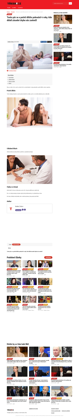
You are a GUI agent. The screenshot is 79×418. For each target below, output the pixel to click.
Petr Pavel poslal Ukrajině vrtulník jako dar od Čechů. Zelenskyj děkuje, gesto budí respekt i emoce (17, 401)
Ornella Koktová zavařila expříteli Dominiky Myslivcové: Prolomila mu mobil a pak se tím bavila (45, 290)
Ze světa (14, 7)
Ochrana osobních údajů (55, 410)
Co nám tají (20, 7)
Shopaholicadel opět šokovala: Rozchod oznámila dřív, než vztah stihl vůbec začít (13, 290)
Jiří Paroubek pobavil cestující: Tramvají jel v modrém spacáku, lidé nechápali (45, 272)
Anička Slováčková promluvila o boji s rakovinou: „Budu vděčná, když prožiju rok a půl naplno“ (63, 29)
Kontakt (52, 412)
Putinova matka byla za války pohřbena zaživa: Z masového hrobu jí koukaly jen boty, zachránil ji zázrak (61, 362)
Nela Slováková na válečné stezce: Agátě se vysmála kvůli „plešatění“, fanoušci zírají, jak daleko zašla (29, 272)
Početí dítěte (11, 77)
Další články (48, 257)
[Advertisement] (29, 31)
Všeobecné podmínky (66, 410)
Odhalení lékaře (12, 79)
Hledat (70, 3)
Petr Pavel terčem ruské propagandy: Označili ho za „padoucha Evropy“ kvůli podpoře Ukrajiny (39, 362)
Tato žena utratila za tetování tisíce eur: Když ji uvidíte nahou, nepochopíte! (29, 308)
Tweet (10, 244)
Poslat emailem (16, 244)
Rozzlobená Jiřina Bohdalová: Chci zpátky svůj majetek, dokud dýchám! (62, 65)
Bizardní (13, 11)
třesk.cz (8, 11)
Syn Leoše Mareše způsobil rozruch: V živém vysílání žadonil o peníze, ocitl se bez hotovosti (29, 290)
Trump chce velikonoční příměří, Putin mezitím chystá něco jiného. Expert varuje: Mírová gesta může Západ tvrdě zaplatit (39, 401)
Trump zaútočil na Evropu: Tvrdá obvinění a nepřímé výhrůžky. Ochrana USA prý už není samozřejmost (38, 381)
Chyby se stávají (12, 81)
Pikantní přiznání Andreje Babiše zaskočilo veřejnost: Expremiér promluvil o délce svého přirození (14, 272)
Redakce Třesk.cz (11, 41)
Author (10, 83)
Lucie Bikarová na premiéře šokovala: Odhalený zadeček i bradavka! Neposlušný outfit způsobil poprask (13, 308)
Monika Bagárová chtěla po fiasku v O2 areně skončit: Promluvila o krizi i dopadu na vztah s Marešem (62, 47)
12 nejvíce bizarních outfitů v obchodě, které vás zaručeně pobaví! (44, 308)
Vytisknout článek (12, 70)
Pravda (8, 7)
